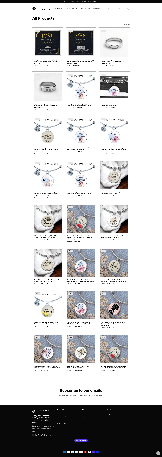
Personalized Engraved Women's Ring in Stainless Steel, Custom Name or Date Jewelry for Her (113, 61)
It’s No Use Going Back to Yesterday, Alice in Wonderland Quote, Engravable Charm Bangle (114, 149)
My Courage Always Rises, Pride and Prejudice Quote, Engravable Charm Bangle (47, 367)
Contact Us (110, 417)
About (84, 414)
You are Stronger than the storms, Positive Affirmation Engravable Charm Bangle (80, 192)
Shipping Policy (61, 423)
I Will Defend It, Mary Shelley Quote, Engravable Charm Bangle (78, 367)
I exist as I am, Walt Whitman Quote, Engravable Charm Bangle (112, 192)
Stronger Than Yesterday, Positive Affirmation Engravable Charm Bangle (79, 104)
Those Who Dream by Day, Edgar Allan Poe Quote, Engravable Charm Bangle (47, 280)
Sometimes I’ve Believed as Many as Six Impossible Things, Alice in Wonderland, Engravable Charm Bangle (46, 193)
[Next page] (93, 380)
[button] (59, 8)
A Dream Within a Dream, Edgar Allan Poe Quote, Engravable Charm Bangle (47, 236)
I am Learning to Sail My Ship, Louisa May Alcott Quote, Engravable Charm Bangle (113, 367)
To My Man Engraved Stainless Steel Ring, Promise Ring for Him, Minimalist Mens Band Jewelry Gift (80, 61)
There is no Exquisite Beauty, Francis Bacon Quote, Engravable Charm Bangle (113, 280)
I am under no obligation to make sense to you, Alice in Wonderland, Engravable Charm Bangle (47, 149)
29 (88, 380)
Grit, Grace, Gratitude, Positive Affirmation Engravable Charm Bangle (80, 148)
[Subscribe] (95, 401)
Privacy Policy (61, 414)
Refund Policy (61, 420)
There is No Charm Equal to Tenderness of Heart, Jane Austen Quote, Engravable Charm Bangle (114, 324)
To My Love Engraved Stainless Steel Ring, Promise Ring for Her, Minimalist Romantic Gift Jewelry (47, 61)
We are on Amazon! (88, 420)
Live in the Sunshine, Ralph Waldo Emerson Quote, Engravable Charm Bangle (80, 280)
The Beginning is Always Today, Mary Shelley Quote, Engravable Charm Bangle (80, 323)
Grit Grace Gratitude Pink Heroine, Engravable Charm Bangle (111, 104)
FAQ (108, 414)
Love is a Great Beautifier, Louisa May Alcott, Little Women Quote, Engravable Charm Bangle (79, 237)
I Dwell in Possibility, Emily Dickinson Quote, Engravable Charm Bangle (46, 323)
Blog (83, 417)
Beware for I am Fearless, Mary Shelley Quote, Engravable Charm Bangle (113, 236)
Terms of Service (62, 417)
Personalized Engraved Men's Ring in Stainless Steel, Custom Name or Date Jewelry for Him (46, 105)
